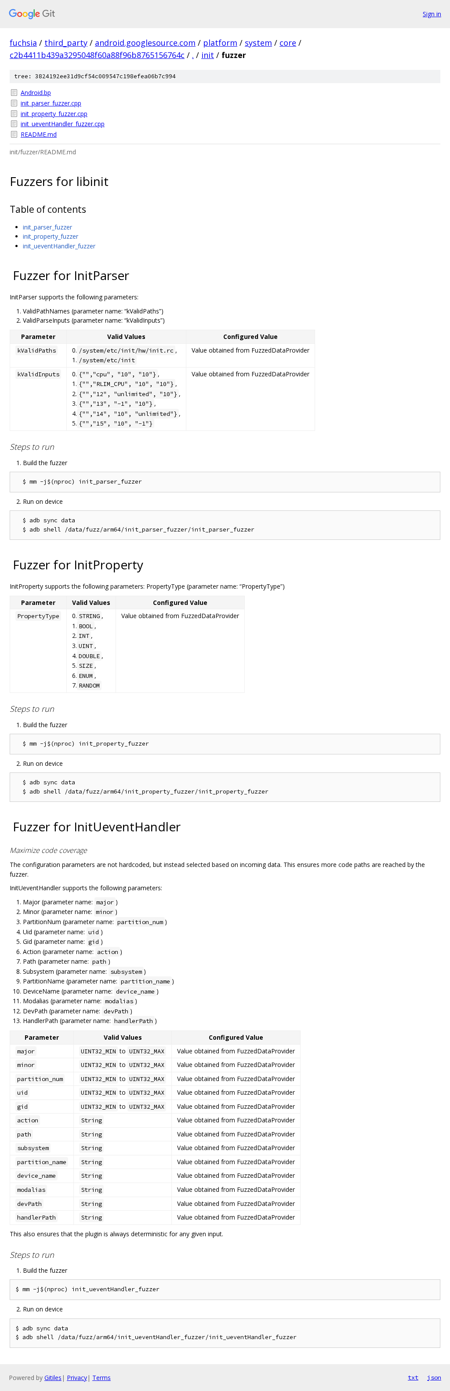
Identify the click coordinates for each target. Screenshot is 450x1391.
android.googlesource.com (145, 42)
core (287, 42)
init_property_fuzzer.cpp (54, 113)
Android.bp (36, 92)
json (434, 1377)
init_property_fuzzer (50, 236)
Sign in (432, 14)
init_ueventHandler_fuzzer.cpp (63, 124)
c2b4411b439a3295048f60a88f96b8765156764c (97, 55)
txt (413, 1377)
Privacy (77, 1377)
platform (220, 42)
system (258, 42)
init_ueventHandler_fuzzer (59, 246)
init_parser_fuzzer (47, 227)
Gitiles (53, 1377)
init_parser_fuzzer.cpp (51, 103)
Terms (101, 1377)
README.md (39, 134)
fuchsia (23, 42)
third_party (65, 42)
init (207, 55)
